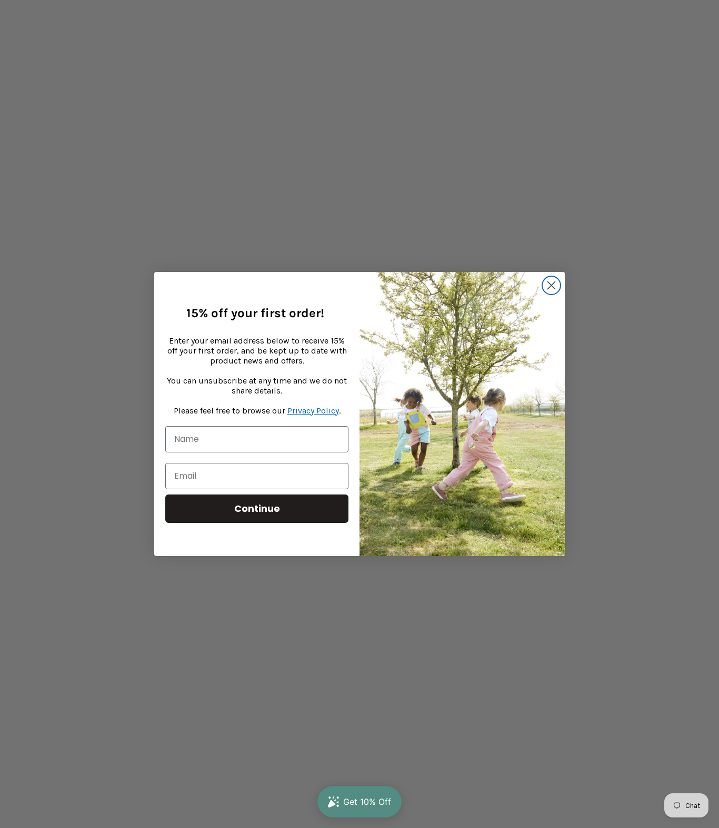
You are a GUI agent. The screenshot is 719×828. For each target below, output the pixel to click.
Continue (257, 508)
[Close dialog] (551, 285)
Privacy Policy (313, 411)
